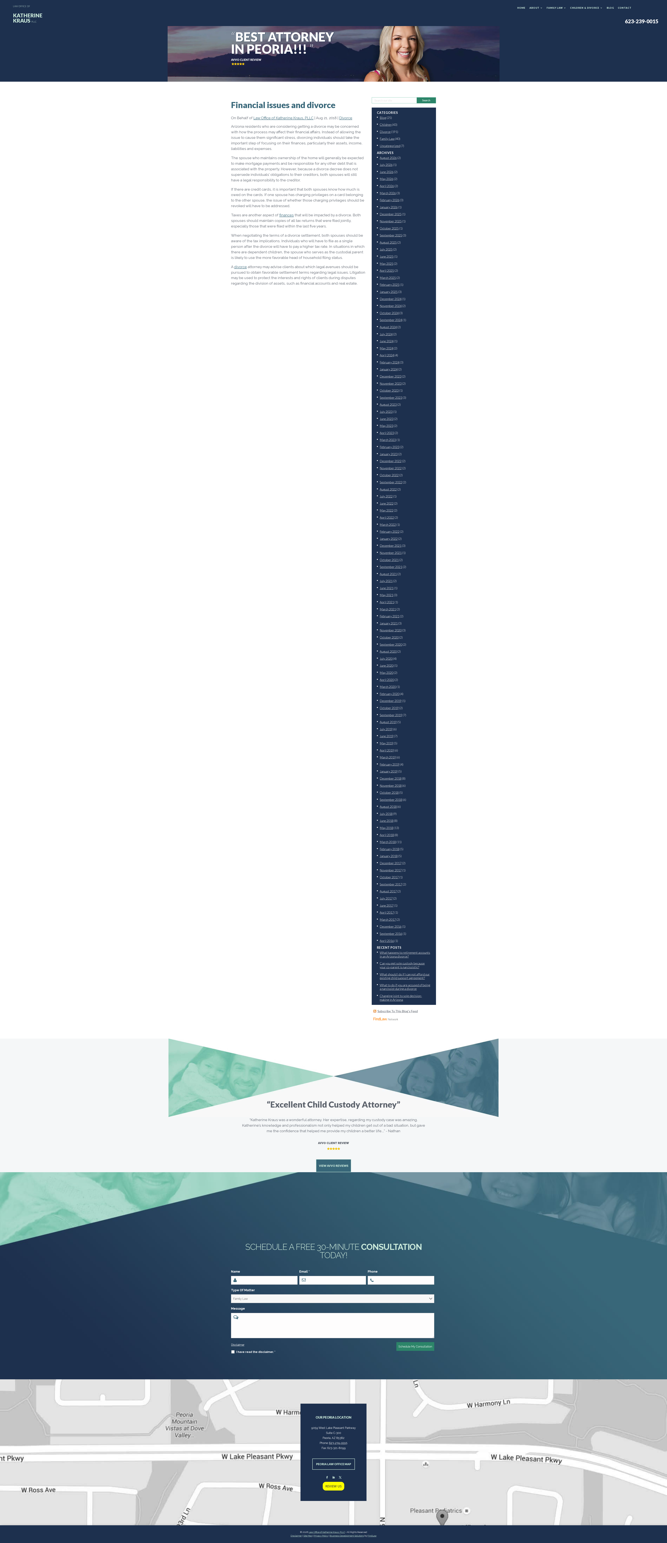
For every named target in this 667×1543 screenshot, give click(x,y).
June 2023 (386, 419)
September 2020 (391, 644)
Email (304, 1271)
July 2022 (386, 496)
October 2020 (389, 637)
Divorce (345, 118)
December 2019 (390, 701)
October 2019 (389, 708)
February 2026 (389, 200)
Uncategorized (390, 146)
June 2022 (386, 503)
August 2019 (388, 722)
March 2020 (388, 687)
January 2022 (389, 539)
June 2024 (386, 341)
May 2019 (386, 743)
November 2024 (391, 306)
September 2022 (391, 482)
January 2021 (389, 623)
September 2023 (391, 397)
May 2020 (386, 673)
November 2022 (391, 468)
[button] (663, 1517)
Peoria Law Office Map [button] (333, 1464)
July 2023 (386, 412)
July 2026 (386, 165)
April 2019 (387, 750)
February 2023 (389, 447)
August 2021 (388, 574)
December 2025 (390, 214)
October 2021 (389, 560)
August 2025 (388, 242)
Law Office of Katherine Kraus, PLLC (283, 118)
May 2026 (386, 179)
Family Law (555, 8)
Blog (610, 8)
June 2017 (386, 905)
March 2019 (388, 757)
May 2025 (386, 264)
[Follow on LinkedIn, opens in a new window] (333, 1477)
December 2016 (390, 926)
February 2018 (389, 849)
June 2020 (386, 665)
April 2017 (387, 912)
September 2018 (391, 800)
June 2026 (386, 172)
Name (235, 1271)
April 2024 (387, 355)
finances (286, 215)
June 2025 (386, 256)
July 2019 (386, 729)
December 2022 (390, 461)
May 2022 (386, 510)
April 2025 (387, 270)
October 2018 (389, 792)
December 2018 (390, 778)
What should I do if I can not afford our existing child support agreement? (405, 976)
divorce (240, 267)
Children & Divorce (584, 8)
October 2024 (389, 313)
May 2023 (386, 426)
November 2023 (391, 383)
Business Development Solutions (347, 1535)
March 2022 (388, 524)
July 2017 (386, 898)
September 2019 (391, 715)
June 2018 (386, 821)
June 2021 (386, 588)
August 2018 (388, 807)
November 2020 (391, 630)
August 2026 (388, 158)
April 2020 (387, 680)
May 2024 (386, 348)
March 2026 (388, 193)
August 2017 (388, 891)
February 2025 (389, 285)
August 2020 (388, 651)
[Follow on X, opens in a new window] (340, 1477)
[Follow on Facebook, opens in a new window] (327, 1477)
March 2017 (388, 919)
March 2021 (388, 609)
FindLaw (372, 1535)
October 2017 (389, 877)
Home (521, 8)
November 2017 (391, 870)
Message (238, 1308)
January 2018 (389, 856)
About (534, 8)
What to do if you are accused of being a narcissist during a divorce (405, 987)
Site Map (307, 1535)
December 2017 (390, 863)
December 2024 (390, 299)
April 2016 (387, 941)
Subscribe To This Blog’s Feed (397, 1011)
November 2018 (391, 785)
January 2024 (389, 369)
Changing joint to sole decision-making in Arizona (401, 998)
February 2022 (389, 531)
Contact (624, 8)
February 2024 (389, 362)
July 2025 (386, 249)
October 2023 (389, 390)
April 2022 (387, 517)
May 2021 (386, 595)
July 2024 (386, 334)
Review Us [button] (333, 1486)
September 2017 (391, 884)
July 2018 (386, 814)
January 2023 (389, 454)
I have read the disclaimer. (255, 1352)
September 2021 (391, 567)
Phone (373, 1271)
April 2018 (387, 835)
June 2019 (386, 736)
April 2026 (387, 186)
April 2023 (387, 433)
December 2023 (390, 376)
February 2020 (389, 694)
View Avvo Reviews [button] (333, 1165)
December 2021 (390, 546)
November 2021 (391, 553)
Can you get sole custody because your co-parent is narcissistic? (402, 965)
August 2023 (388, 404)
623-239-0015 (641, 21)
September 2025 (391, 235)
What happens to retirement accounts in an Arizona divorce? (405, 954)
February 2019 (389, 764)
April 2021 (387, 602)
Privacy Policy (321, 1535)
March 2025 (388, 278)
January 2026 (389, 207)
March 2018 (388, 842)
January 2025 (389, 292)
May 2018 (386, 828)
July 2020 (386, 658)
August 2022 (388, 489)
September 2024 (391, 320)
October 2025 (389, 228)
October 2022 (389, 475)
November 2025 (391, 221)
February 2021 (389, 616)
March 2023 (388, 440)
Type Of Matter (243, 1290)
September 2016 (391, 934)
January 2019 (389, 771)
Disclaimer (237, 1344)
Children (386, 124)
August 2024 (388, 327)
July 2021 (386, 581)
